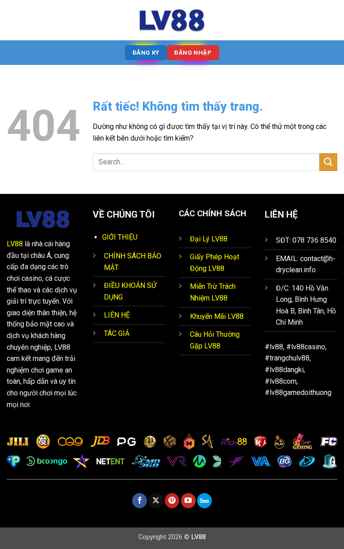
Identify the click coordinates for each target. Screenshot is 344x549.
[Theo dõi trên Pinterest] (172, 500)
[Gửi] (328, 162)
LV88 (15, 244)
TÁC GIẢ (116, 333)
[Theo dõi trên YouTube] (188, 500)
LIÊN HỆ (117, 315)
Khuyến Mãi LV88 (217, 316)
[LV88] (172, 20)
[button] (12, 20)
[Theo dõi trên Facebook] (139, 500)
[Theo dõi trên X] (155, 500)
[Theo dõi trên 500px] (204, 500)
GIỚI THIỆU (120, 237)
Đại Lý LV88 (209, 239)
